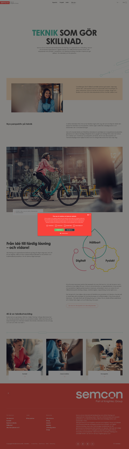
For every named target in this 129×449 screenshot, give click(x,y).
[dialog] (64, 224)
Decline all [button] (69, 229)
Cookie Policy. (80, 222)
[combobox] (88, 215)
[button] (64, 233)
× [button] (89, 214)
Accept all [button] (59, 229)
